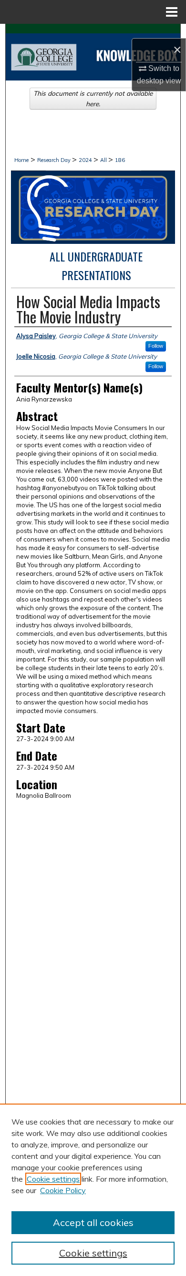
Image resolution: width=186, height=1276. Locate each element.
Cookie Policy (63, 1190)
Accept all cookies (93, 1222)
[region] (93, 1190)
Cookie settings (53, 1179)
